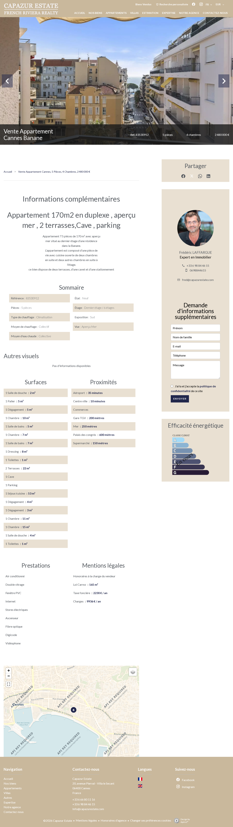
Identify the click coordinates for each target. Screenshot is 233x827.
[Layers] (133, 672)
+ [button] (8, 670)
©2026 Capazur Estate (57, 820)
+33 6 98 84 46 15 (198, 265)
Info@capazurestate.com (88, 809)
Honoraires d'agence (114, 820)
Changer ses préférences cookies (150, 820)
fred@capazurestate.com (198, 279)
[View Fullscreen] (8, 684)
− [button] (8, 676)
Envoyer (180, 399)
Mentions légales (86, 820)
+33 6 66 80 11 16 (83, 799)
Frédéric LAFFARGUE (195, 252)
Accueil (8, 171)
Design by (185, 820)
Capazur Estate (82, 778)
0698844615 (198, 270)
